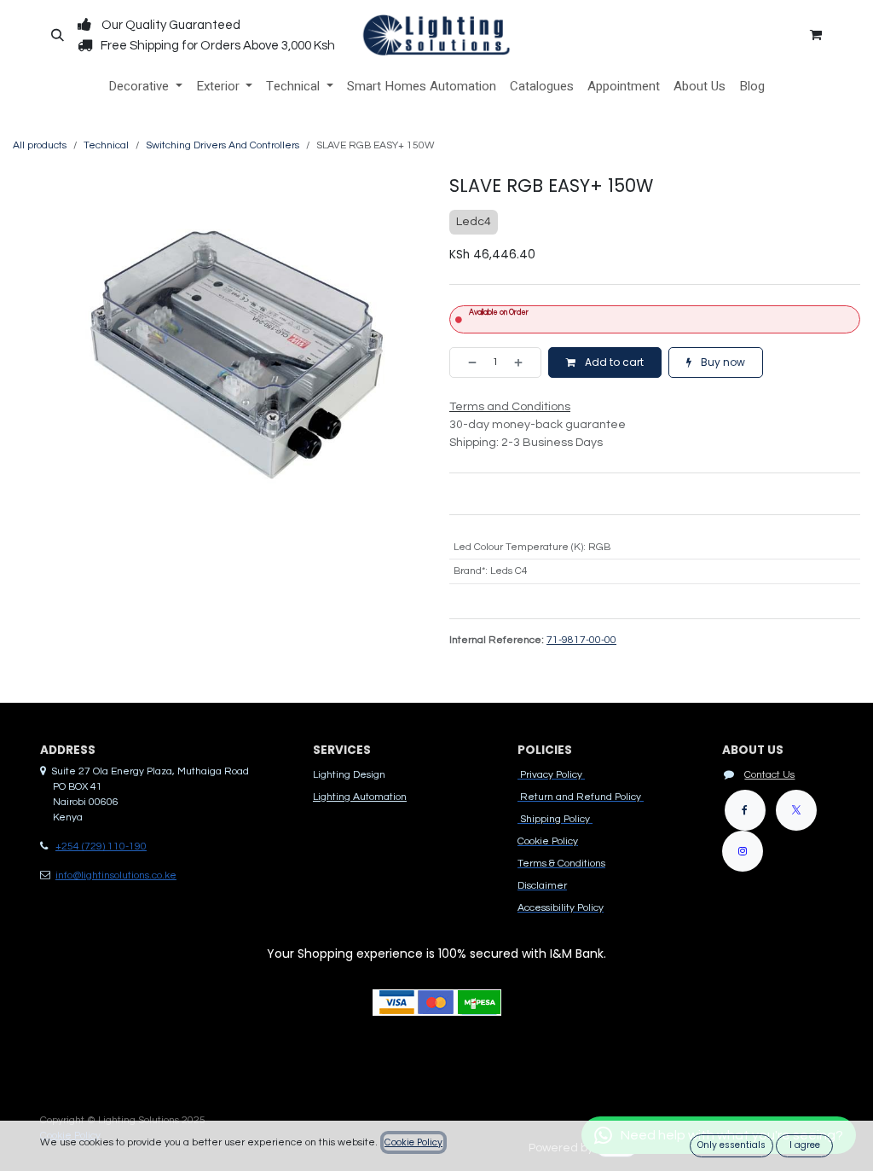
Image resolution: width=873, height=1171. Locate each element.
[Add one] (523, 362)
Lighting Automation (360, 797)
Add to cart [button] (613, 362)
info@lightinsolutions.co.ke (115, 875)
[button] (57, 35)
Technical (106, 145)
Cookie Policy (413, 1142)
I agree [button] (804, 1145)
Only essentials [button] (731, 1145)
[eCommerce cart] (816, 35)
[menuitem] (145, 86)
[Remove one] (467, 362)
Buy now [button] (721, 362)
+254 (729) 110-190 (101, 846)
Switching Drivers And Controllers (222, 145)
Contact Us (769, 774)
